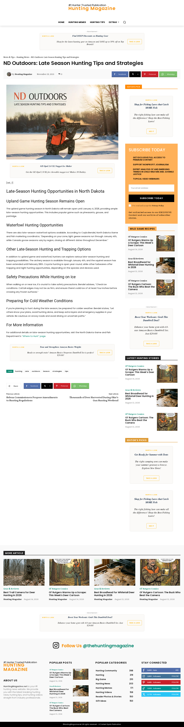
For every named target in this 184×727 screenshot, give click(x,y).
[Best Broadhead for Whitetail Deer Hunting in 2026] (165, 265)
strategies (57, 371)
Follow (175, 676)
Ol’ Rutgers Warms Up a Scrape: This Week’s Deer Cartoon (140, 243)
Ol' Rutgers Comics (137, 237)
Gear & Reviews (136, 258)
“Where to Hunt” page (34, 336)
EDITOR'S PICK (133, 87)
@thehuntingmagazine (108, 646)
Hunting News (23, 57)
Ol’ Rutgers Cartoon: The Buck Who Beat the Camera (141, 287)
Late (27, 371)
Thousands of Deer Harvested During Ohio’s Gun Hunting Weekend (93, 399)
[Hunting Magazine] (9, 74)
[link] (92, 41)
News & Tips (9, 57)
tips (66, 371)
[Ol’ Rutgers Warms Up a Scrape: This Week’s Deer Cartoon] (165, 244)
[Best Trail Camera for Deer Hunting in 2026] (24, 572)
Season (46, 371)
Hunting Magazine (23, 74)
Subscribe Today (151, 198)
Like (177, 670)
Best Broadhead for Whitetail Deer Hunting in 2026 (141, 265)
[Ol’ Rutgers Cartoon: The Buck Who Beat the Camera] (165, 287)
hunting (18, 371)
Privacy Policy (158, 205)
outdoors (36, 371)
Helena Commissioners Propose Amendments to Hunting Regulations (32, 399)
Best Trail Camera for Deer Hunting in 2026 (19, 594)
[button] (124, 22)
